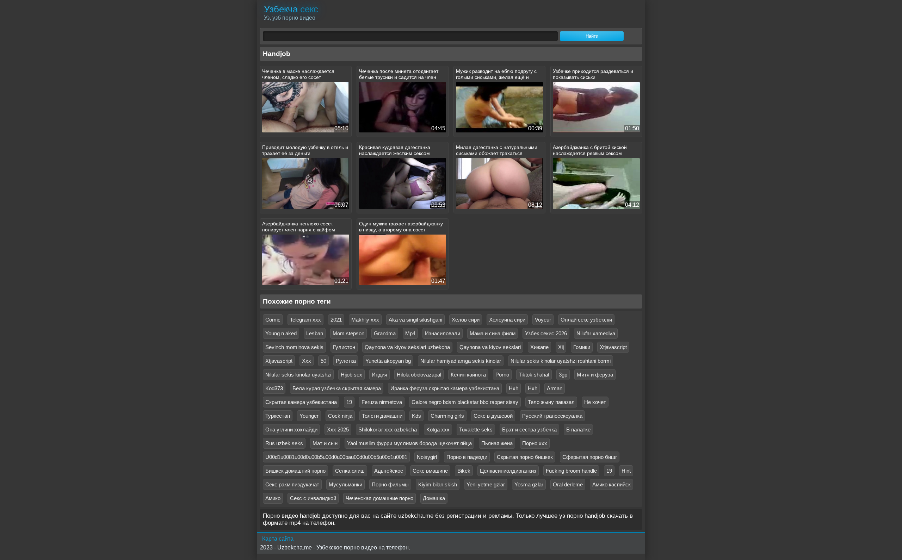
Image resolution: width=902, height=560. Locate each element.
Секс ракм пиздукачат (292, 484)
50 (323, 361)
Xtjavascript (613, 347)
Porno (502, 375)
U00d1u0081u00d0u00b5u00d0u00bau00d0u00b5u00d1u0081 (336, 457)
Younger (309, 416)
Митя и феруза (595, 375)
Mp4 (410, 333)
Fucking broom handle (571, 471)
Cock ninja (340, 416)
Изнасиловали (442, 333)
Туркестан (277, 416)
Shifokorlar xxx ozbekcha (387, 430)
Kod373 (274, 388)
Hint (626, 471)
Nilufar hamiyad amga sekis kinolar (460, 361)
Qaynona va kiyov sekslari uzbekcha (407, 347)
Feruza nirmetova (382, 402)
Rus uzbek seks (284, 443)
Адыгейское (388, 471)
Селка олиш (350, 471)
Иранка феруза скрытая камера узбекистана (444, 388)
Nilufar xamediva (595, 333)
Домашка (434, 498)
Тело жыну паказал (551, 402)
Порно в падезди (466, 457)
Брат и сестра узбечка (529, 430)
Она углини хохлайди (291, 430)
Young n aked (281, 333)
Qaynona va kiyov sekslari (490, 347)
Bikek (463, 471)
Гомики (581, 347)
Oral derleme (568, 484)
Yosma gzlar (528, 484)
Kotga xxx (438, 430)
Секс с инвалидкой (313, 498)
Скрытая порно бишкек (525, 457)
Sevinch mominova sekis (294, 347)
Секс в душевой (493, 416)
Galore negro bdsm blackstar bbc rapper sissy (465, 402)
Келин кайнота (468, 375)
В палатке (578, 430)
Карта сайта (278, 539)
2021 (336, 320)
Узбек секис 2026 (546, 333)
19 (349, 402)
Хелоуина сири (507, 320)
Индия (379, 375)
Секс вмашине (430, 471)
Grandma (385, 333)
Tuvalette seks (476, 430)
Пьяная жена (497, 443)
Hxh (513, 388)
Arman (554, 388)
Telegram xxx (305, 320)
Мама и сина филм (492, 333)
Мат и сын (325, 443)
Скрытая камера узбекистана (301, 402)
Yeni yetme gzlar (486, 484)
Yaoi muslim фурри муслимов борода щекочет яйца (409, 443)
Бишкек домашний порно (295, 471)
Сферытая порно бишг (589, 457)
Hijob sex (351, 375)
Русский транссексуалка (552, 416)
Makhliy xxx (365, 320)
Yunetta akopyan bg (388, 361)
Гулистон (344, 347)
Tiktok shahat (534, 375)
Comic (272, 320)
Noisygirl (427, 457)
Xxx (306, 361)
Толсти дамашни (382, 416)
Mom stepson (348, 333)
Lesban (314, 333)
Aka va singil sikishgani (415, 320)
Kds (416, 416)
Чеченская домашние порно (379, 498)
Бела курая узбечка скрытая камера (336, 388)
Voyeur (543, 320)
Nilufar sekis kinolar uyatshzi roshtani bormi (561, 361)
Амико (272, 498)
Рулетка (346, 361)
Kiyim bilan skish (437, 484)
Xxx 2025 (338, 430)
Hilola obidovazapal (419, 375)
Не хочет (595, 402)
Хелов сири (466, 320)
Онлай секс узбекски (586, 320)
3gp (563, 375)
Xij (561, 347)
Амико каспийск (611, 484)
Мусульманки (345, 484)
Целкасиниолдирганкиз (508, 471)
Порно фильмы (390, 484)
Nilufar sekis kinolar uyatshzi (298, 375)
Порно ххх (534, 443)
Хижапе (539, 347)
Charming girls (447, 416)
